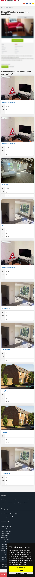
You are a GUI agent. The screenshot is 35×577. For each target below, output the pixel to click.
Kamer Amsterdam (6, 531)
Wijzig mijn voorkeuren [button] (21, 573)
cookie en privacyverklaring (8, 517)
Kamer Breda (4, 535)
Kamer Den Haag (5, 540)
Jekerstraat (5, 185)
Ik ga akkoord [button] (21, 567)
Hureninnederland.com (25, 504)
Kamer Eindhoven (5, 542)
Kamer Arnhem (5, 533)
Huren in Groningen (6, 526)
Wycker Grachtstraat (8, 102)
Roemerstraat (6, 226)
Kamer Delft (4, 537)
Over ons (3, 564)
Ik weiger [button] (21, 570)
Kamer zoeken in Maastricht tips (9, 514)
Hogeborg (5, 391)
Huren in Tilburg (5, 529)
